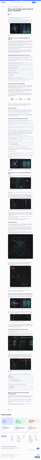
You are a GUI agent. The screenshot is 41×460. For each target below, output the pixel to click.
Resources (20, 2)
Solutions (16, 2)
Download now (24, 0)
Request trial (33, 2)
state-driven (18, 120)
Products (13, 2)
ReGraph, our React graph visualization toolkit (20, 20)
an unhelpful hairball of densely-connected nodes (25, 110)
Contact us (38, 2)
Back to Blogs (3, 6)
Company (27, 2)
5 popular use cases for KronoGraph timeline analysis (24, 400)
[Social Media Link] (37, 455)
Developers (23, 2)
